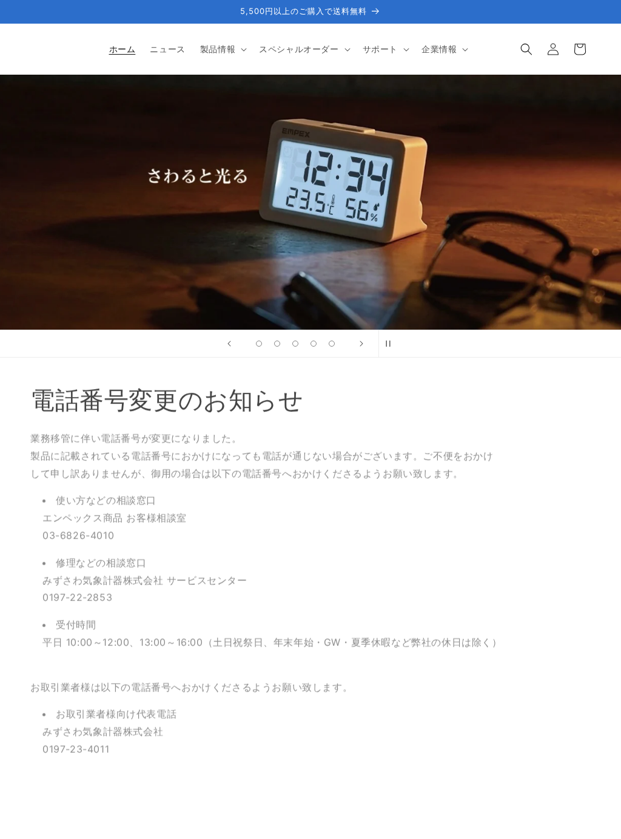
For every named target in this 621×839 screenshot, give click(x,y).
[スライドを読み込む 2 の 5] (277, 344)
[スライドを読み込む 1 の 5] (259, 344)
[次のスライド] (361, 343)
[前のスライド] (229, 343)
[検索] (526, 49)
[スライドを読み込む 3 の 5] (295, 344)
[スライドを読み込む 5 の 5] (332, 344)
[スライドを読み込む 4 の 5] (313, 344)
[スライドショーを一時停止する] (391, 343)
